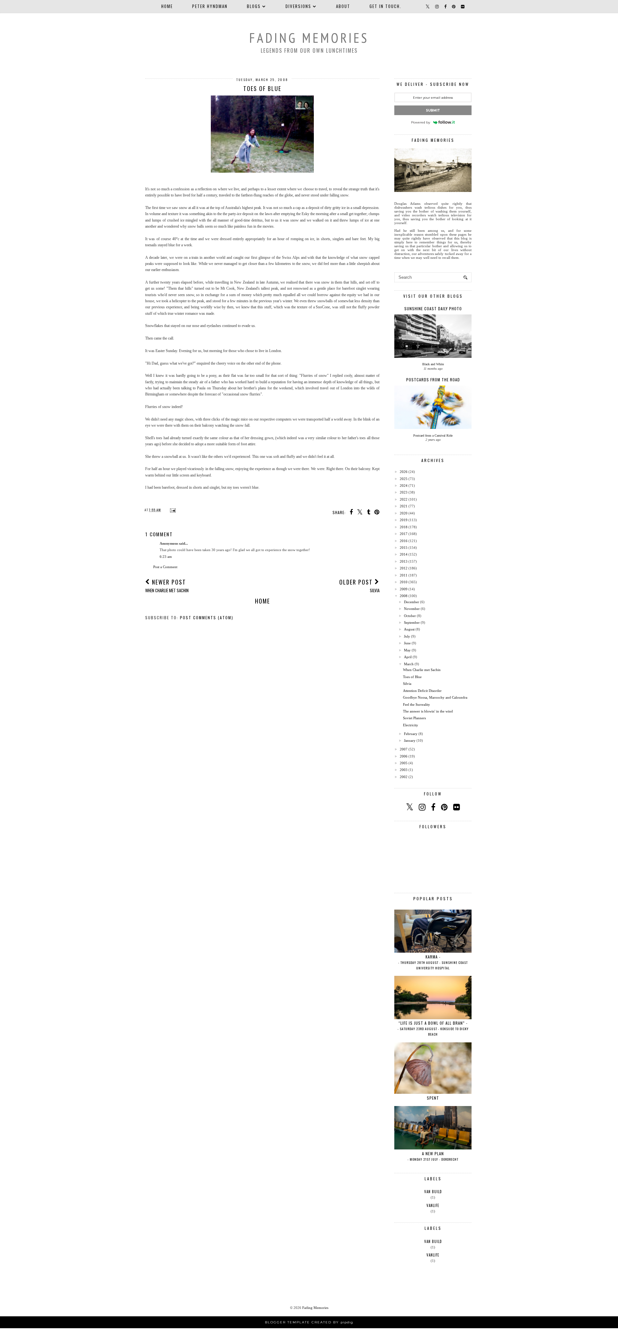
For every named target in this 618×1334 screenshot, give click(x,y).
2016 (403, 541)
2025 (403, 479)
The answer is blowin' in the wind (428, 711)
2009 (403, 589)
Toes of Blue (412, 677)
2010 (403, 582)
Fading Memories (309, 38)
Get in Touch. (385, 6)
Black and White (433, 364)
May (407, 650)
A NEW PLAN (432, 1156)
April (408, 657)
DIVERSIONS (298, 6)
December (411, 602)
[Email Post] (172, 509)
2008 (403, 596)
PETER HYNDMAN (210, 6)
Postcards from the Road (433, 379)
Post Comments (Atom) (206, 617)
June (407, 643)
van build (433, 1191)
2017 (403, 534)
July (407, 636)
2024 (403, 485)
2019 (403, 520)
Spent (433, 1098)
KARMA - (433, 962)
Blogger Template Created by (309, 1322)
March (409, 664)
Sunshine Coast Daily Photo (433, 308)
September (412, 622)
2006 (403, 756)
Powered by (420, 122)
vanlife (432, 1205)
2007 (403, 749)
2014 (403, 554)
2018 (403, 527)
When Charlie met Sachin (422, 670)
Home (167, 6)
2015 (403, 547)
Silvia (407, 683)
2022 (403, 499)
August (409, 629)
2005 (403, 763)
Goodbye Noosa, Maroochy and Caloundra (435, 697)
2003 (403, 770)
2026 (403, 472)
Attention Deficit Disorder (422, 691)
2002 (403, 777)
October (410, 616)
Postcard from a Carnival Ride (433, 435)
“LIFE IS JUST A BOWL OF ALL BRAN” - (433, 1028)
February (410, 734)
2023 (403, 492)
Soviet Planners (414, 718)
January (410, 740)
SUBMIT (433, 110)
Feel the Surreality (416, 704)
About (343, 6)
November (412, 609)
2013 (403, 561)
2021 (403, 506)
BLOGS (254, 6)
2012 (403, 568)
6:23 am (166, 556)
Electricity (410, 725)
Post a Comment (165, 567)
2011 (403, 575)
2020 (403, 513)
